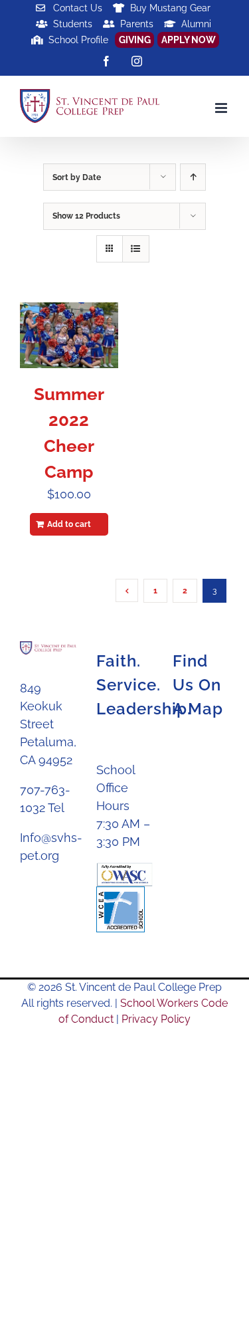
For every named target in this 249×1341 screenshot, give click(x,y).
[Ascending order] (193, 177)
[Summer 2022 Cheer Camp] (69, 334)
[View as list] (136, 249)
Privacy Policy (156, 1019)
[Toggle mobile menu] (222, 108)
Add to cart (69, 524)
